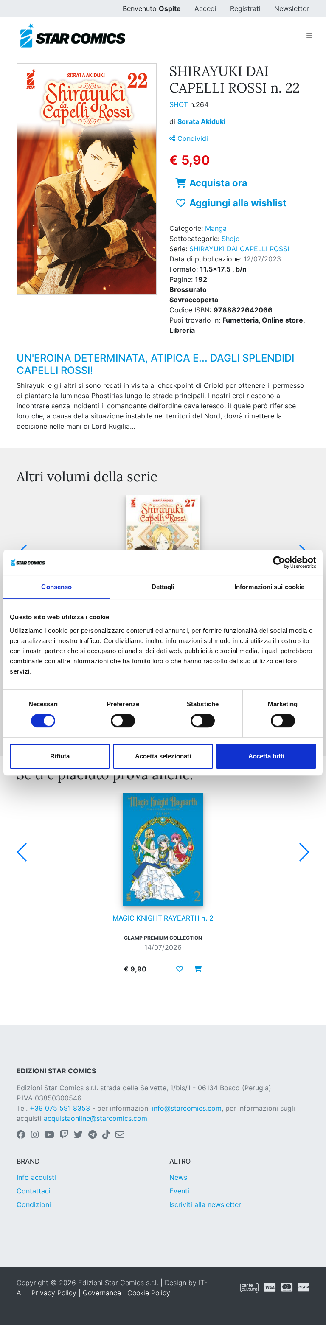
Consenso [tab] (56, 586)
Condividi (191, 138)
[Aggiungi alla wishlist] (179, 969)
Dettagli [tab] (163, 586)
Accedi (205, 8)
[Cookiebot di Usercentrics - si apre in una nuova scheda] (279, 562)
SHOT (179, 104)
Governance (102, 1293)
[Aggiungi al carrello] (195, 969)
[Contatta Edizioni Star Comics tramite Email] (119, 1135)
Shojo (231, 238)
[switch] (123, 720)
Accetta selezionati (163, 756)
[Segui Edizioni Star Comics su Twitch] (63, 1135)
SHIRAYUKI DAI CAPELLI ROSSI (239, 248)
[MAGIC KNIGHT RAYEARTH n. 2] (163, 849)
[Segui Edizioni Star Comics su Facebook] (21, 1135)
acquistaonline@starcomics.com (95, 1118)
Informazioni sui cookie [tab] (269, 586)
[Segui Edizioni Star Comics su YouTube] (49, 1135)
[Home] (72, 35)
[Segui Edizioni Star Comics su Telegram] (92, 1135)
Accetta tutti (266, 756)
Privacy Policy (53, 1293)
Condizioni (34, 1204)
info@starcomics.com (187, 1108)
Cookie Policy (148, 1293)
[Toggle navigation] (309, 35)
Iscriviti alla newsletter (205, 1204)
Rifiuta (60, 756)
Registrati (245, 8)
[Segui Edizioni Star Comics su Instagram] (35, 1135)
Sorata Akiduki (201, 121)
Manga (216, 228)
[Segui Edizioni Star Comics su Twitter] (78, 1135)
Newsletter (291, 8)
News (178, 1177)
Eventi (179, 1191)
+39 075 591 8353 (60, 1108)
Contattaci (34, 1191)
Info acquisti (36, 1177)
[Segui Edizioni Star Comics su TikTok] (106, 1135)
